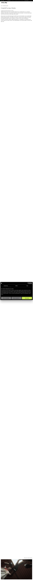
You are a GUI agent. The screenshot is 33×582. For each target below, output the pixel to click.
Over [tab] (27, 285)
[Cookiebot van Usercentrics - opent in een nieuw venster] (28, 283)
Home (1, 5)
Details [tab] (16, 285)
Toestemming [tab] (6, 285)
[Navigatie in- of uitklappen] (31, 2)
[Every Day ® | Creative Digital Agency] (4, 2)
